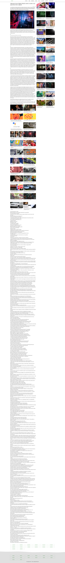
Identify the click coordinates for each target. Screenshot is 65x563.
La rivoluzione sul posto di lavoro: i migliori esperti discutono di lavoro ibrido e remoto (21, 217)
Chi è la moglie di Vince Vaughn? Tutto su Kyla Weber (17, 410)
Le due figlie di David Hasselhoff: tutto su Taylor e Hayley (18, 383)
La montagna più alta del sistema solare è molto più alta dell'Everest (19, 319)
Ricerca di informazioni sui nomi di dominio (16, 232)
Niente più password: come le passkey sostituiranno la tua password (19, 212)
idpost (52, 557)
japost (13, 555)
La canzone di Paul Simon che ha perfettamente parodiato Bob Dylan (19, 274)
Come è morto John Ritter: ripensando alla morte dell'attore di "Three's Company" (21, 282)
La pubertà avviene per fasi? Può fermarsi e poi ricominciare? (18, 458)
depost (29, 555)
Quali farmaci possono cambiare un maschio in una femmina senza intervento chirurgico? (22, 437)
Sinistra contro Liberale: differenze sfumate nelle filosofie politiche (19, 333)
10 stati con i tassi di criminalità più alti (15, 343)
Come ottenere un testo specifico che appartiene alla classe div (18, 542)
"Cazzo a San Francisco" (13, 245)
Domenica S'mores (12, 228)
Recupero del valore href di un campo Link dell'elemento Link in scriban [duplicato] (21, 524)
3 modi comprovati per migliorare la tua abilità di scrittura (18, 248)
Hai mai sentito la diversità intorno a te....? (16, 219)
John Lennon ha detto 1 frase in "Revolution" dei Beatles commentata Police (20, 257)
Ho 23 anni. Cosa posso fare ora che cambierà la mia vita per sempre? (19, 461)
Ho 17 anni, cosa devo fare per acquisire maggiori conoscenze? (18, 489)
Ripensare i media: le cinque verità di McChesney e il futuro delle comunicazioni (21, 254)
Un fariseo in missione (13, 253)
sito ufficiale (26, 100)
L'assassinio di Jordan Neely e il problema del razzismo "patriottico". (19, 237)
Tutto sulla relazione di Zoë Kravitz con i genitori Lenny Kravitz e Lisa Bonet (20, 407)
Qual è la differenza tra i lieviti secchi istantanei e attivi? (17, 351)
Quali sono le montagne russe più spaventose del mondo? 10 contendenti (20, 329)
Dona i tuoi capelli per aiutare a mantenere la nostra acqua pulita (19, 345)
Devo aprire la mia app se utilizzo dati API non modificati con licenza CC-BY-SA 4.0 (21, 514)
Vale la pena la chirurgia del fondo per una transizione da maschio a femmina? (21, 453)
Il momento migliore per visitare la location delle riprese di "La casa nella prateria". (21, 289)
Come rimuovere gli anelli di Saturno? (15, 493)
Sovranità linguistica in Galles (14, 211)
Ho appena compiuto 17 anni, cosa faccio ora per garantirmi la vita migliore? (20, 466)
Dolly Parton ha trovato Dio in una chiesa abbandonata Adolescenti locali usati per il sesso (22, 285)
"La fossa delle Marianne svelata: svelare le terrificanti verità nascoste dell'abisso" (21, 238)
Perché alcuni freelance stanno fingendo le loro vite (17, 241)
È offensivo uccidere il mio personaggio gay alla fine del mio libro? (19, 507)
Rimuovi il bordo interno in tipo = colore (15, 539)
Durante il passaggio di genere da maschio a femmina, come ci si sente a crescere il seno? (22, 460)
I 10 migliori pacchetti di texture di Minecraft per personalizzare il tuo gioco (20, 335)
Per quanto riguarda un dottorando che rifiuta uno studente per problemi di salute (21, 530)
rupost (13, 557)
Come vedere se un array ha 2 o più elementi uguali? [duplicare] (18, 503)
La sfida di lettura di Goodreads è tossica (15, 218)
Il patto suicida (12, 255)
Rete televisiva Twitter (13, 222)
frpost (36, 555)
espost (21, 555)
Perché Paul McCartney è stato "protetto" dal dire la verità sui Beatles (19, 300)
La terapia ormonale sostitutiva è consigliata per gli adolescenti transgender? (20, 471)
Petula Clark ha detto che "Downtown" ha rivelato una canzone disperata (20, 273)
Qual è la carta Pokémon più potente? (15, 318)
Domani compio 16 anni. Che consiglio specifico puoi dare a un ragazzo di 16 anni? (21, 432)
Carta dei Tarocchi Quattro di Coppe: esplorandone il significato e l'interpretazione (21, 355)
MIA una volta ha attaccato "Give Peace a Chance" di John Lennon (19, 271)
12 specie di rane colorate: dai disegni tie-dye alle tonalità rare (18, 336)
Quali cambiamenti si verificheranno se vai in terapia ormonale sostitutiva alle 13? (21, 450)
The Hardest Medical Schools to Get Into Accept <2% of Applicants (19, 356)
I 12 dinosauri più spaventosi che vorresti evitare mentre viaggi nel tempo (20, 330)
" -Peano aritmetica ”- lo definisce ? (15, 494)
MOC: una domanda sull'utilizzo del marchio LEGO (17, 532)
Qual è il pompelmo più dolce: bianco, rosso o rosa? (17, 339)
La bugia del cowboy (13, 220)
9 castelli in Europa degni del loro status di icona (16, 327)
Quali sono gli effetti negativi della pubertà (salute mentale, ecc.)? (19, 486)
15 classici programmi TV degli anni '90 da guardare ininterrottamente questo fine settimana (22, 325)
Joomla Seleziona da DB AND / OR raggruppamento (17, 540)
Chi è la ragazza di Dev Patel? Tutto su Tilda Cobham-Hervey (18, 418)
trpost (44, 557)
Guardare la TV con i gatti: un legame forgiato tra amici (17, 246)
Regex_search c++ (12, 499)
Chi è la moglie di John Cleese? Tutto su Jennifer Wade (17, 382)
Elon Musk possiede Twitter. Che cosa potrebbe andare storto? (18, 320)
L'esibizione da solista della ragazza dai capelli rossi (17, 231)
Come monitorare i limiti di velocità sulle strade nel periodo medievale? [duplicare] (21, 506)
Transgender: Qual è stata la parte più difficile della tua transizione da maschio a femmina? (22, 478)
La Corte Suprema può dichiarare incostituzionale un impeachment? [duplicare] (21, 511)
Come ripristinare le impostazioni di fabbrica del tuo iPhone (18, 324)
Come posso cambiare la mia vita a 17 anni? (16, 452)
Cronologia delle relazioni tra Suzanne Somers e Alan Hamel (18, 417)
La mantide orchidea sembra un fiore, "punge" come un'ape (18, 354)
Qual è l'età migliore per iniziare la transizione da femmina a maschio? (19, 490)
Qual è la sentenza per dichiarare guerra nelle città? (17, 516)
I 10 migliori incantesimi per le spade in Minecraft (17, 346)
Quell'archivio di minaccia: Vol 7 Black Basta (16, 247)
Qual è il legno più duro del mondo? (15, 342)
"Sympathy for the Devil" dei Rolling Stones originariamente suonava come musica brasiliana (22, 299)
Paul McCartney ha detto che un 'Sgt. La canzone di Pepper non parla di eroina (20, 284)
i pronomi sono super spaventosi (14, 227)
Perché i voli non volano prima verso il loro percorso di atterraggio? (19, 523)
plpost (13, 559)
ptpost (51, 555)
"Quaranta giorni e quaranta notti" (14, 525)
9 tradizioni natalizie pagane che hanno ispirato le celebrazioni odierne (19, 334)
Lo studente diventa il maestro (14, 223)
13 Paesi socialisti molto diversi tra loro (15, 328)
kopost (36, 557)
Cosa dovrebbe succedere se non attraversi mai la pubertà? (18, 472)
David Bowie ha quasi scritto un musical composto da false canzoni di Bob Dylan (21, 283)
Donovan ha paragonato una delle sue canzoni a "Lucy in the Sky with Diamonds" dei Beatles (22, 280)
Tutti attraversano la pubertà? (14, 451)
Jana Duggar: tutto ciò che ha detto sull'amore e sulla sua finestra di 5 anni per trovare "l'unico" (23, 258)
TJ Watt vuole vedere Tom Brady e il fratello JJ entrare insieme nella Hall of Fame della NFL (22, 377)
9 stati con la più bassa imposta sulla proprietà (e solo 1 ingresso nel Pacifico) (20, 360)
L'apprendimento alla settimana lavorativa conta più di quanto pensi (19, 230)
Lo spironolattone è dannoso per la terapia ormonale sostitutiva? (19, 459)
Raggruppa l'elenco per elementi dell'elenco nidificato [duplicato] (19, 495)
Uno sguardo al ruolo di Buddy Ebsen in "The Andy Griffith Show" (19, 263)
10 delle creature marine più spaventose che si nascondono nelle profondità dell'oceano (22, 344)
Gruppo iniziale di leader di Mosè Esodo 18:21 (16, 498)
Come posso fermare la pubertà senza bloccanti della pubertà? (18, 467)
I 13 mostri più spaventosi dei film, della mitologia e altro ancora (19, 337)
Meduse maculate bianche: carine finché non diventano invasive (19, 352)
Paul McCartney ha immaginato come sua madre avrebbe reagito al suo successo (21, 267)
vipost (21, 557)
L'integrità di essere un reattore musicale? (15, 229)
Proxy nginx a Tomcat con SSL (14, 541)
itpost (29, 557)
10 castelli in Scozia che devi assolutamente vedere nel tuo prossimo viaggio (20, 321)
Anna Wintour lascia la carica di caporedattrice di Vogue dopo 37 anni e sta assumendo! (22, 406)
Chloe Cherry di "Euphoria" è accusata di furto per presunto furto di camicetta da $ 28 (21, 390)
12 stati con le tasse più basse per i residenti (16, 347)
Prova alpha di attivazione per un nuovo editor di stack (17, 537)
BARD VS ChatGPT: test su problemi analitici (16, 226)
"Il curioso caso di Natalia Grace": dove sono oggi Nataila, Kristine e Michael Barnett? (21, 312)
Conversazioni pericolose (13, 235)
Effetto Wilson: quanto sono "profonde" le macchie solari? (18, 508)
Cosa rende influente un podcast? (14, 213)
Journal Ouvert (12, 236)
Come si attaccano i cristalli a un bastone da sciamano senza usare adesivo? (20, 538)
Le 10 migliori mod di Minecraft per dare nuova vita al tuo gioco (18, 338)
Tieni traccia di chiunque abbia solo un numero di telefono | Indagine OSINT (20, 244)
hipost (21, 559)
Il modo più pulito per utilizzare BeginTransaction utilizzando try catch (19, 535)
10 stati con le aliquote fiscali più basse (15, 357)
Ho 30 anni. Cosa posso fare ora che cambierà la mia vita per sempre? (19, 468)
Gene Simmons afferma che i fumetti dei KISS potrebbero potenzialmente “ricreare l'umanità (22, 281)
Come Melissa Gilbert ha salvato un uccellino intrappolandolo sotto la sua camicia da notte (22, 286)
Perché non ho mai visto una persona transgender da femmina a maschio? (20, 477)
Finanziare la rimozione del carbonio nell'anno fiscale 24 (18, 256)
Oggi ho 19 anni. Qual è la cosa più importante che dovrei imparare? (19, 442)
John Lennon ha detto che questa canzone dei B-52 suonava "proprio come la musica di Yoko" (23, 272)
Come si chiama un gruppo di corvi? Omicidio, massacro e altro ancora (19, 326)
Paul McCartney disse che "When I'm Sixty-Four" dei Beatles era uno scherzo (20, 311)
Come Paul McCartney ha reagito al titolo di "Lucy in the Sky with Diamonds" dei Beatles (22, 266)
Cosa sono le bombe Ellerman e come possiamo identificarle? (18, 531)
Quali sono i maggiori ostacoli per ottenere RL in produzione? (18, 517)
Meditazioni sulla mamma (13, 221)
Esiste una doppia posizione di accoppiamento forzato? (17, 515)
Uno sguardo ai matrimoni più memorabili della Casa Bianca (18, 353)
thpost (44, 555)
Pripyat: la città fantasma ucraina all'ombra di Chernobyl (18, 348)
